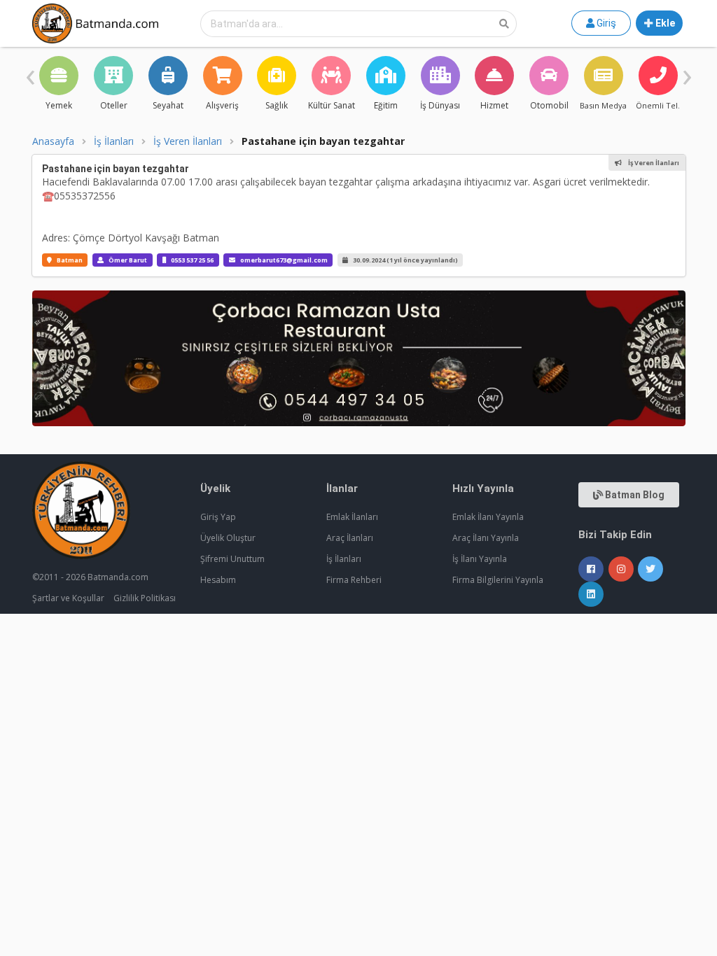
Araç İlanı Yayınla (485, 538)
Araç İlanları (349, 538)
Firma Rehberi (354, 580)
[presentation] (30, 73)
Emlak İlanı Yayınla (488, 517)
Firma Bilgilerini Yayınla (497, 580)
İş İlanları (114, 141)
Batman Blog (633, 494)
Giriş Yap (218, 517)
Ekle (664, 23)
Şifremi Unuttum (232, 559)
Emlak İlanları (352, 517)
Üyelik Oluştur (228, 538)
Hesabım (218, 580)
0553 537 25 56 (192, 260)
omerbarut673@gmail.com (284, 260)
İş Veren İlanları (187, 141)
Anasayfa (53, 141)
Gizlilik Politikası (144, 598)
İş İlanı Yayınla (479, 559)
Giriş (605, 23)
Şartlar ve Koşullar (68, 598)
